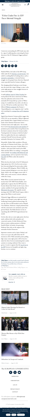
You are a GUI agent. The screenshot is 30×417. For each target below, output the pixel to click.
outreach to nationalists (7, 78)
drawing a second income (19, 74)
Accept (8, 414)
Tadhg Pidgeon (21, 267)
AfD (5, 267)
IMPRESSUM (15, 376)
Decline (14, 414)
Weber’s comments (11, 107)
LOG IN (15, 385)
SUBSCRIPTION (15, 380)
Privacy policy (21, 414)
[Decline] (27, 412)
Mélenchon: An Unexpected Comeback (12, 359)
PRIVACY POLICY (15, 389)
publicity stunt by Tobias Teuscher (15, 94)
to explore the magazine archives (15, 1)
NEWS (3, 10)
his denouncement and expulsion (18, 127)
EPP (8, 267)
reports (7, 190)
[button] (2, 66)
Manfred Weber (13, 267)
